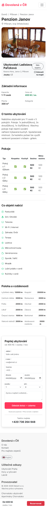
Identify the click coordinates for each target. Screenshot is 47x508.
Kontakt (5, 448)
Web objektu (38, 66)
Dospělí (7, 384)
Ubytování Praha (9, 469)
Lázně (4, 475)
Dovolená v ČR (16, 5)
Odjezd (27, 375)
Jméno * (8, 351)
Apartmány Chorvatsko (13, 496)
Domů (4, 14)
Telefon (9, 367)
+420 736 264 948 (23, 421)
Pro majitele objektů (11, 451)
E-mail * (8, 359)
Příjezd (8, 375)
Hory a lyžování (9, 472)
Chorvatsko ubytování (12, 493)
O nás (4, 445)
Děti (25, 384)
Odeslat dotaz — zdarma (23, 405)
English (8, 457)
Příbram (13, 14)
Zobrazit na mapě (39, 73)
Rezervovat (35, 503)
